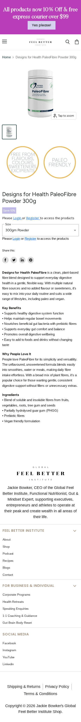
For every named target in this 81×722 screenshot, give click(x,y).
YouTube (8, 657)
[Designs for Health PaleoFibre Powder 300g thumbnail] (9, 132)
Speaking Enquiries (16, 608)
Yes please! (41, 25)
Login (17, 218)
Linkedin (8, 664)
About (7, 539)
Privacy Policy (57, 686)
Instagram (9, 650)
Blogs (6, 567)
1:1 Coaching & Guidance (20, 615)
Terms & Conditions (40, 694)
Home (6, 57)
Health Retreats (13, 601)
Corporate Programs (16, 594)
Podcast (8, 553)
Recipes (8, 560)
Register (33, 218)
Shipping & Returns (23, 686)
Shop (6, 546)
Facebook (9, 643)
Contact (8, 574)
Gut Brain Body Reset (17, 622)
